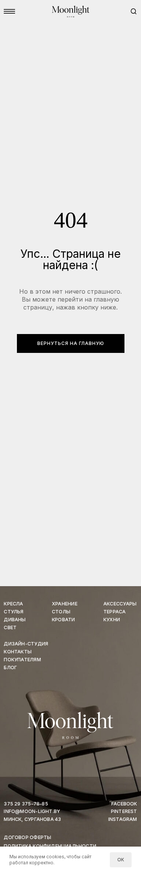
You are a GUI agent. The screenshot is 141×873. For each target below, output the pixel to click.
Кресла (13, 604)
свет (10, 627)
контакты (18, 651)
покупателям (22, 659)
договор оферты (27, 837)
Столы (61, 611)
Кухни (111, 619)
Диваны (15, 619)
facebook (124, 804)
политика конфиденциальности (50, 846)
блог (10, 667)
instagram (122, 819)
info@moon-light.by (32, 811)
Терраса (114, 611)
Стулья (13, 611)
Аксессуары (119, 604)
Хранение (64, 604)
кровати (63, 619)
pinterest (124, 811)
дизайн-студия (26, 644)
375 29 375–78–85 (26, 804)
